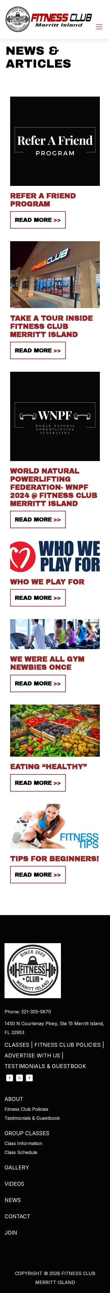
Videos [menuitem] (14, 1184)
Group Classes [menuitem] (27, 1133)
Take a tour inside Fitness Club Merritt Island (51, 326)
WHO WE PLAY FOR (47, 582)
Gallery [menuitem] (17, 1167)
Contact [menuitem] (17, 1216)
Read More (33, 220)
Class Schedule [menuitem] (21, 1152)
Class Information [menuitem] (23, 1143)
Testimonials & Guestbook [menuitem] (45, 1066)
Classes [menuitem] (17, 1045)
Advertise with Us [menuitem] (32, 1055)
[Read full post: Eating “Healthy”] (55, 758)
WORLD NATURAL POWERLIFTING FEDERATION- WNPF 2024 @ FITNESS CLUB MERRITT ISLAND (53, 487)
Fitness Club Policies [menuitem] (67, 1045)
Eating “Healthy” (48, 766)
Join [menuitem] (11, 1233)
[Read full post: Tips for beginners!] (55, 850)
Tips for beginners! (54, 859)
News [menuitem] (13, 1200)
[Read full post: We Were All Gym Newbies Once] (55, 650)
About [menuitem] (14, 1099)
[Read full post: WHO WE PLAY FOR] (55, 573)
